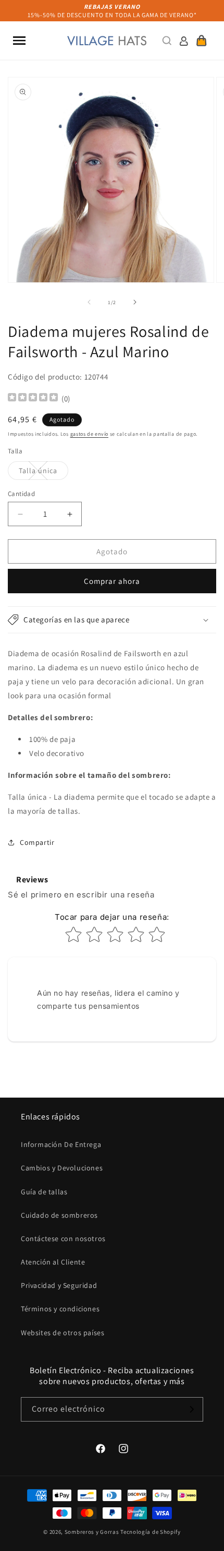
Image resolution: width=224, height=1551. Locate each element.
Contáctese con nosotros (63, 1238)
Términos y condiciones (60, 1308)
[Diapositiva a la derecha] (134, 302)
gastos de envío (89, 434)
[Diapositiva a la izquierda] (89, 302)
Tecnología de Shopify (150, 1531)
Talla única (43, 472)
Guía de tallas (44, 1191)
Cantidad (21, 493)
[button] (19, 40)
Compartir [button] (37, 842)
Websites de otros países (62, 1332)
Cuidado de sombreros (59, 1215)
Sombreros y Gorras (92, 1531)
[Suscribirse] (191, 1409)
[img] (33, 398)
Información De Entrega (61, 1144)
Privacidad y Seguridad (59, 1285)
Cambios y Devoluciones (62, 1167)
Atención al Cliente (53, 1262)
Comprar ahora (112, 581)
